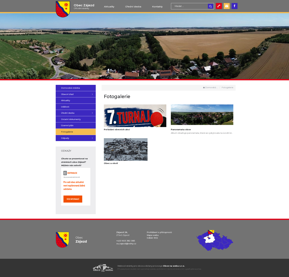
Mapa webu (153, 235)
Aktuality (109, 6)
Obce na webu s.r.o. (174, 266)
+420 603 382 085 (125, 240)
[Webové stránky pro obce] (86, 268)
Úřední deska (133, 6)
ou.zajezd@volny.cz (126, 243)
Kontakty (157, 6)
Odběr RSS (152, 238)
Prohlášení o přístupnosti (159, 232)
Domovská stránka (211, 87)
